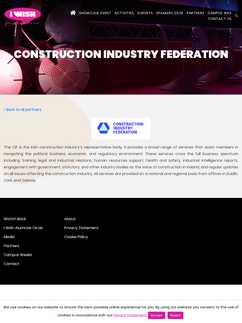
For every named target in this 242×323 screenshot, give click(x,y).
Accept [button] (156, 315)
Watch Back (15, 219)
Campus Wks (220, 13)
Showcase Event (95, 13)
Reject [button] (175, 315)
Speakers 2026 (169, 13)
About (70, 219)
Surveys (145, 13)
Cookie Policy (76, 237)
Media (9, 237)
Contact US (220, 18)
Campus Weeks (18, 255)
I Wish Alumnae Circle (23, 228)
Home (73, 13)
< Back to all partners (22, 109)
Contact (11, 263)
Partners (195, 13)
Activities (124, 13)
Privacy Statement (81, 228)
